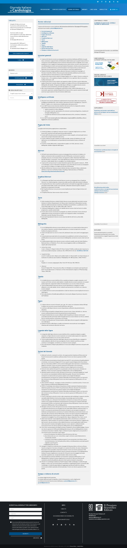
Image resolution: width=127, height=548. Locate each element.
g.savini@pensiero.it (44, 482)
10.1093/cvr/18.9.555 (82, 250)
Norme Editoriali (73, 9)
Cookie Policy (80, 546)
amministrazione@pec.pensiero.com (99, 519)
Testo (43, 40)
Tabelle (43, 43)
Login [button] (114, 9)
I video (20, 60)
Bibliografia (44, 41)
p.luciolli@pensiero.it (56, 28)
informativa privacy (24, 522)
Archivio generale (19, 78)
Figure (43, 45)
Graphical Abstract (46, 38)
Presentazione (45, 9)
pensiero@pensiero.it (95, 517)
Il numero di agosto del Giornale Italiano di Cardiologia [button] (105, 23)
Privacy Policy (73, 546)
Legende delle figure (47, 46)
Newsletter (103, 9)
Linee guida (93, 9)
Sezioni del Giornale (47, 48)
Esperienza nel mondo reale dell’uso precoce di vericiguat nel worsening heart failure (106, 112)
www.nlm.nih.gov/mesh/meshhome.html (53, 171)
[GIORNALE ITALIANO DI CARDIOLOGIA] (21, 9)
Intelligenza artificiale (47, 33)
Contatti (63, 512)
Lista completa (21, 53)
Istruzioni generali (46, 31)
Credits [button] (63, 509)
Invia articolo (19, 84)
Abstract (44, 36)
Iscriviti (25, 533)
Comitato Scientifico (59, 9)
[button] (9, 90)
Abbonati (84, 9)
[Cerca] (31, 97)
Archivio (36, 538)
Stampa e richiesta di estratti (49, 50)
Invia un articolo (63, 519)
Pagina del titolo (46, 34)
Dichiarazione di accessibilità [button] (63, 516)
